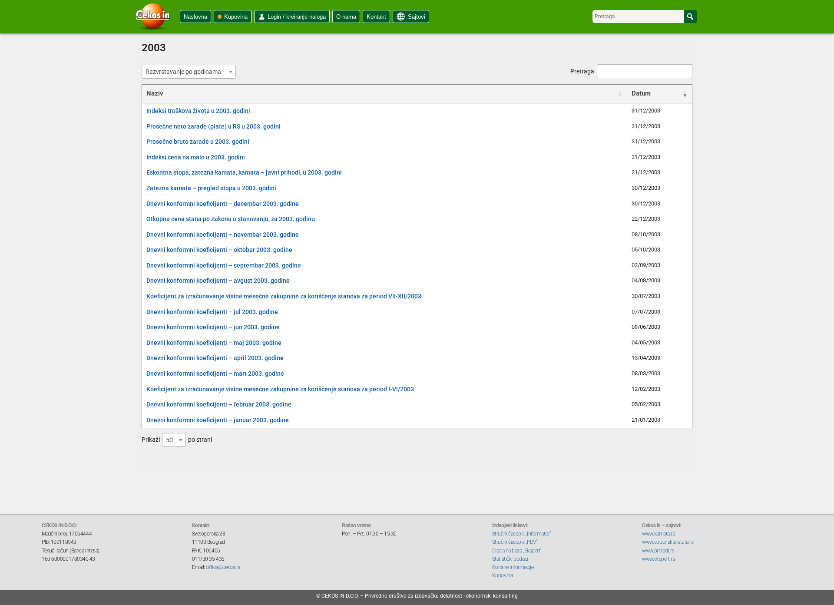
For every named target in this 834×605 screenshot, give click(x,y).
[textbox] (186, 71)
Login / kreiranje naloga (297, 16)
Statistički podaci (510, 559)
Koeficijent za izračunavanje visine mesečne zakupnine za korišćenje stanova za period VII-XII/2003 (283, 296)
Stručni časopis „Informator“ (521, 534)
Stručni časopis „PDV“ (515, 542)
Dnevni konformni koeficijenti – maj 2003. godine (213, 342)
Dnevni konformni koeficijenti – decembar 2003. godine (222, 203)
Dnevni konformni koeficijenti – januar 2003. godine (217, 420)
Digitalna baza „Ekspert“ (517, 551)
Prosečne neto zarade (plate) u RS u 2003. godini (213, 126)
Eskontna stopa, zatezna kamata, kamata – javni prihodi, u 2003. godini (244, 172)
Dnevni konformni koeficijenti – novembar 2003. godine (222, 234)
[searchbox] (644, 16)
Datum (641, 93)
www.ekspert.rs (658, 559)
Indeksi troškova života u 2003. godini (198, 110)
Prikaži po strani (177, 439)
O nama (346, 16)
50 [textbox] (169, 439)
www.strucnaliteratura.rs (667, 542)
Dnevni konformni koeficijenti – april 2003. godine (215, 357)
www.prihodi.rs (658, 551)
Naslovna (195, 16)
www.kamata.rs (658, 534)
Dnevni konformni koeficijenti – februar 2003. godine (218, 404)
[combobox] (189, 72)
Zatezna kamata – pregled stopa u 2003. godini (211, 188)
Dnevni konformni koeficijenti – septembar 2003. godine (223, 265)
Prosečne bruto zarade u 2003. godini (197, 141)
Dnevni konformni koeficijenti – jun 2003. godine (213, 327)
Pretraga (582, 71)
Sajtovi (416, 16)
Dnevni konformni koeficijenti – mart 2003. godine (215, 373)
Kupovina (236, 16)
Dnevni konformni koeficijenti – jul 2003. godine (212, 311)
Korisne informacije (512, 567)
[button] (690, 16)
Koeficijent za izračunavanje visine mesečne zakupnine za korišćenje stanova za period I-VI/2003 (280, 389)
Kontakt (376, 16)
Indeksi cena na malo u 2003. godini (195, 157)
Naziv (154, 93)
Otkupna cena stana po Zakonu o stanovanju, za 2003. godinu (230, 218)
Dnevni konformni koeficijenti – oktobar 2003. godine (219, 249)
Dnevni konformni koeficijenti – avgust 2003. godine (218, 280)
